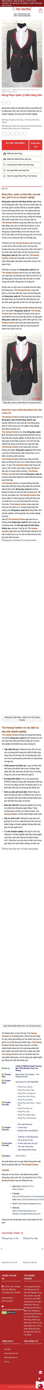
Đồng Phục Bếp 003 (30, 1262)
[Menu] (3, 11)
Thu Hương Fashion (27, 1075)
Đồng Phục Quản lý (9, 92)
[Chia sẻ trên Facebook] (8, 134)
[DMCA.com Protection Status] (9, 1312)
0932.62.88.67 (21, 1156)
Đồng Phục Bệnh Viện (26, 1090)
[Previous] (1, 1253)
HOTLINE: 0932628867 (15, 143)
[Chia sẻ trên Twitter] (12, 134)
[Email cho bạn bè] (17, 134)
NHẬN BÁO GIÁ (36, 145)
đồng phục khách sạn (12, 126)
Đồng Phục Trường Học (27, 1093)
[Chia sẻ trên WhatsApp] (4, 134)
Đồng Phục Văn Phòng (26, 1097)
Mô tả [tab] (5, 189)
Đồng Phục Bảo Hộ (25, 1108)
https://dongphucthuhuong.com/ (28, 1214)
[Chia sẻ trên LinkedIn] (25, 134)
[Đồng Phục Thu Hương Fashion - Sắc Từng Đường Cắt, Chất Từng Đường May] (22, 9)
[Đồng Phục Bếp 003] (32, 1248)
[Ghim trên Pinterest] (21, 134)
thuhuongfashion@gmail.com (29, 1204)
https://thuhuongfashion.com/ (24, 1211)
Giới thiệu (7, 1349)
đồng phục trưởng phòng (21, 128)
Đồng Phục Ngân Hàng (26, 1115)
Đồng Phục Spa (24, 1112)
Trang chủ (6, 90)
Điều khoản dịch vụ (10, 1357)
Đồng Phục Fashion (25, 1087)
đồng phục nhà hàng (27, 126)
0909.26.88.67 (7, 1298)
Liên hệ (6, 1362)
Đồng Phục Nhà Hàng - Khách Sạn (26, 90)
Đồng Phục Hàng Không (27, 1118)
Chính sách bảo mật (11, 1353)
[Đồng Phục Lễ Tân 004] (11, 1248)
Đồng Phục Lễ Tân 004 (9, 1262)
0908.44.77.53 (27, 1186)
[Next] (42, 1253)
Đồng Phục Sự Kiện (25, 1100)
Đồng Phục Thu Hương (25, 1074)
